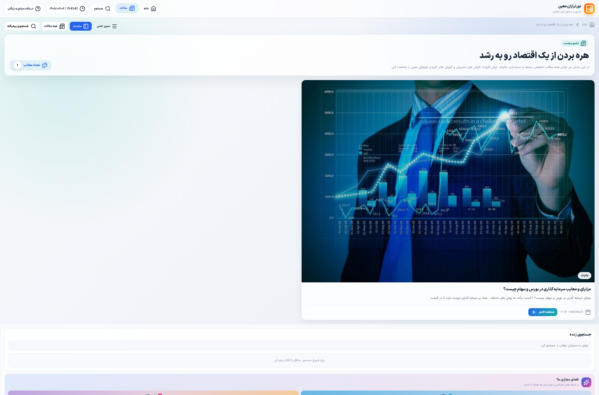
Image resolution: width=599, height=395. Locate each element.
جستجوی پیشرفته (18, 26)
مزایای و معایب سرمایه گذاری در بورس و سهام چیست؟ (547, 289)
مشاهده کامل (546, 312)
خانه (584, 24)
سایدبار (77, 26)
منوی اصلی (103, 26)
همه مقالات (50, 26)
